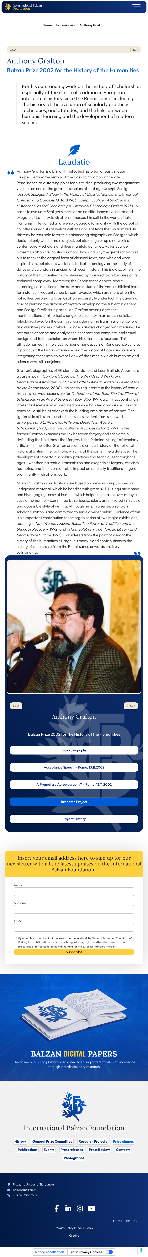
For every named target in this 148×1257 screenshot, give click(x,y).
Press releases (72, 1149)
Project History (74, 819)
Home (47, 25)
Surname (20, 903)
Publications (27, 1149)
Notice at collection (49, 1252)
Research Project (74, 801)
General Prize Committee (52, 1141)
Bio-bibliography (74, 750)
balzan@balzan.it (24, 1190)
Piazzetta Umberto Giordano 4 (33, 1184)
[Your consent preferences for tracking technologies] (141, 1250)
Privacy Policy (64, 1228)
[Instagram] (80, 1208)
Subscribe (74, 951)
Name (18, 885)
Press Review (99, 1149)
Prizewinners (65, 25)
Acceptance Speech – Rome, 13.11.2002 (74, 767)
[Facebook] (56, 1208)
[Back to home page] (9, 7)
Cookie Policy (84, 1228)
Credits (74, 1235)
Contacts (123, 1149)
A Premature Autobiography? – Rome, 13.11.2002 (74, 784)
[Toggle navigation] (135, 7)
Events (49, 1149)
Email (17, 921)
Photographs (74, 1158)
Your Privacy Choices (87, 1252)
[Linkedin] (68, 1208)
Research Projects (93, 1141)
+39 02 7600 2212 (25, 1195)
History (20, 1141)
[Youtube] (91, 1208)
